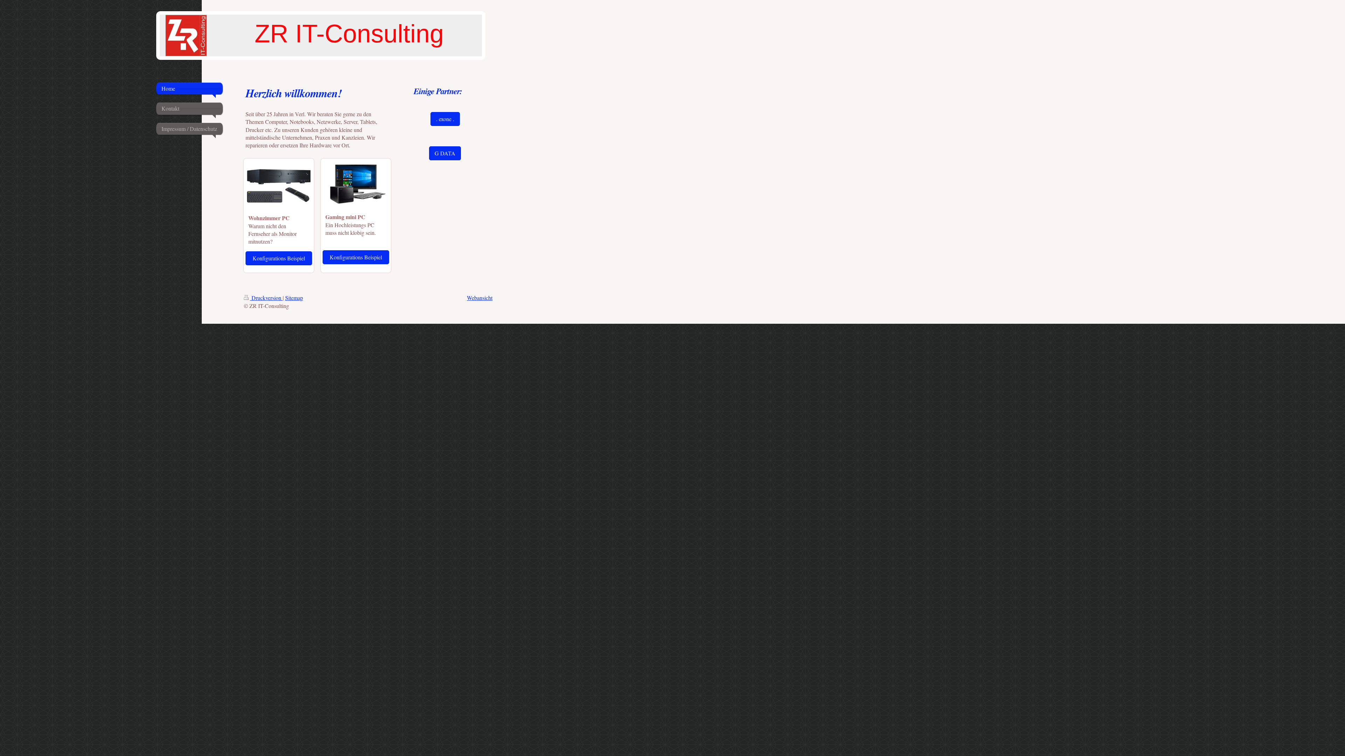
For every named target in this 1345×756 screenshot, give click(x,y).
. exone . (445, 118)
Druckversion (266, 297)
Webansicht (479, 297)
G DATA (445, 153)
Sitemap (294, 297)
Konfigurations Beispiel (279, 258)
